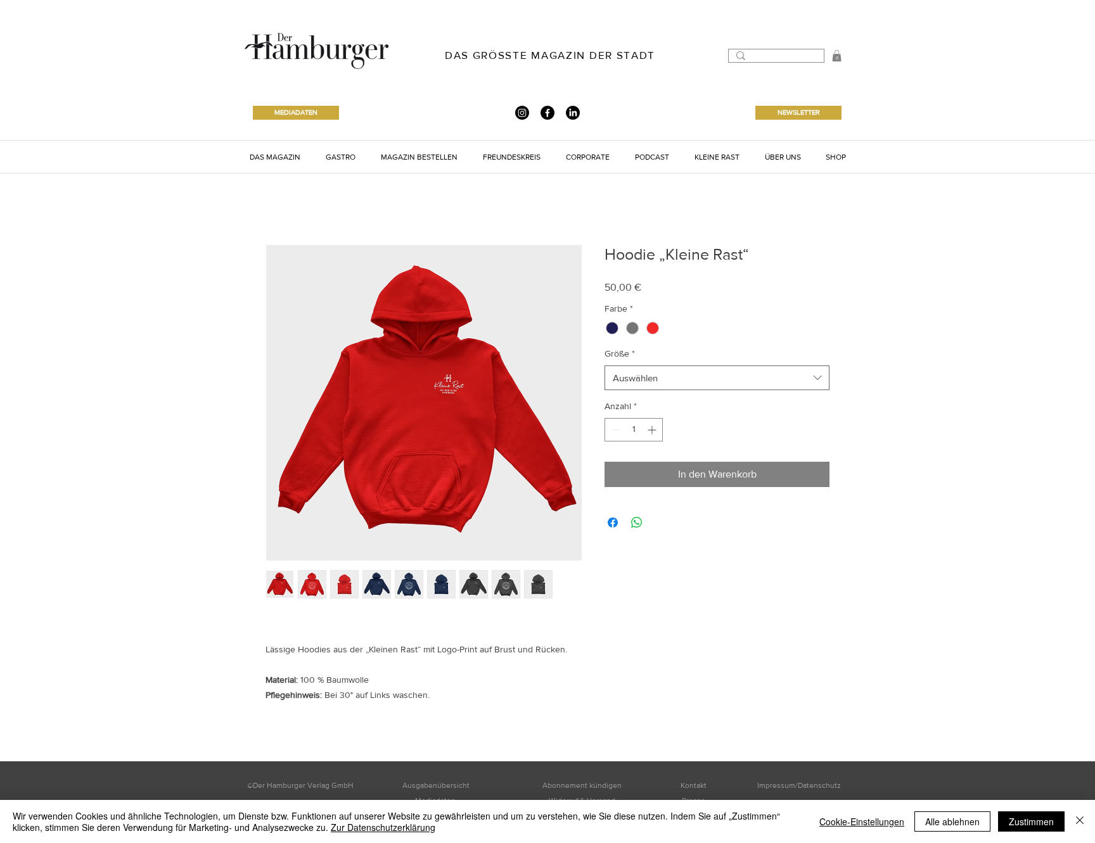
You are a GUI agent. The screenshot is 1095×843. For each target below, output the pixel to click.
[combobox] (717, 377)
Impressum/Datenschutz (799, 785)
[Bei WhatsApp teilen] (636, 522)
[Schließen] (1079, 821)
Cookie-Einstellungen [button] (861, 821)
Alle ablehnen (952, 821)
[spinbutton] (633, 430)
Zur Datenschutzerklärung (383, 827)
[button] (837, 55)
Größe (620, 353)
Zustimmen (1031, 821)
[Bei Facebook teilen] (612, 522)
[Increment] (653, 430)
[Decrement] (614, 430)
